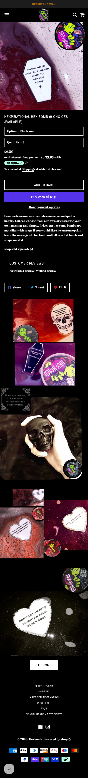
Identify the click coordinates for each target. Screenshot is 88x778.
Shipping (28, 169)
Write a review (46, 271)
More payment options (44, 207)
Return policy (44, 685)
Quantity (13, 142)
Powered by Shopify (57, 739)
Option (12, 131)
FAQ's (44, 708)
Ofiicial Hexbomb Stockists (44, 714)
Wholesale (44, 703)
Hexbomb (35, 739)
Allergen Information (44, 697)
